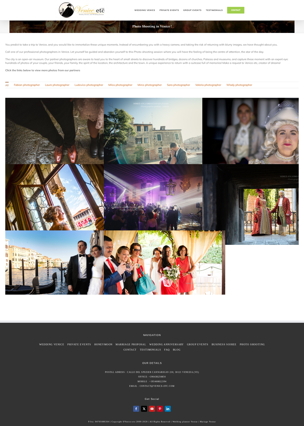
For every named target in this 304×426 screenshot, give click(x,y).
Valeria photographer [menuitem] (208, 85)
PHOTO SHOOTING (252, 344)
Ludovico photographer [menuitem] (89, 85)
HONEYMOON (103, 344)
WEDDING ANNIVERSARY (166, 344)
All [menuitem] (7, 85)
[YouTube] (152, 409)
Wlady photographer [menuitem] (239, 85)
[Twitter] (144, 409)
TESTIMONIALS (150, 349)
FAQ (167, 349)
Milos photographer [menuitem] (120, 85)
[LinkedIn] (168, 409)
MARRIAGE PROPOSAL (131, 344)
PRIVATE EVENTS (79, 344)
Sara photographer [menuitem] (178, 85)
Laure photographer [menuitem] (57, 85)
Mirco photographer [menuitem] (150, 85)
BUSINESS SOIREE (224, 344)
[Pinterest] (160, 409)
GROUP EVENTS (197, 344)
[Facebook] (136, 409)
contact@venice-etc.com (157, 386)
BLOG (177, 349)
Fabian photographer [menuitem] (27, 85)
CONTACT (130, 349)
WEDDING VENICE (51, 344)
